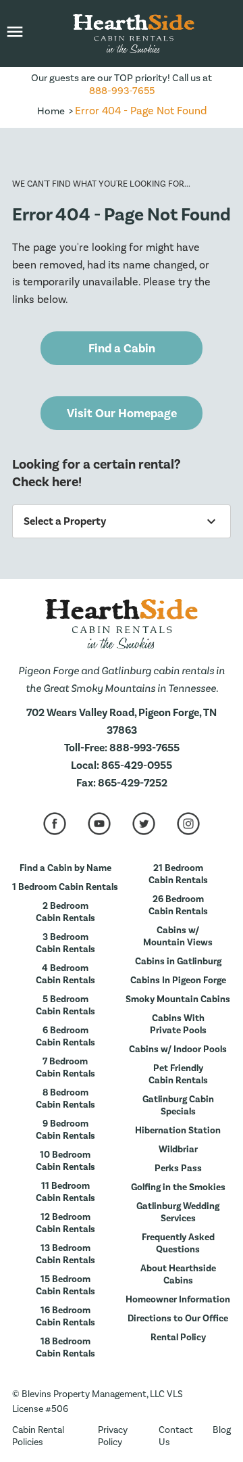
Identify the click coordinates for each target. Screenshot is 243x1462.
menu (15, 32)
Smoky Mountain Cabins (178, 999)
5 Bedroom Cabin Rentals (65, 1005)
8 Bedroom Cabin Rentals (65, 1099)
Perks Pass (178, 1168)
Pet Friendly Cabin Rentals (178, 1074)
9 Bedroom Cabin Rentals (65, 1130)
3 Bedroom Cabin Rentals (65, 943)
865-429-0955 (136, 765)
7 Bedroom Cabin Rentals (65, 1068)
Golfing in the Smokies (178, 1187)
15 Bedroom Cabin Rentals (65, 1285)
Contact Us (176, 1436)
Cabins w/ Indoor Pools (178, 1049)
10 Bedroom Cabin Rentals (65, 1161)
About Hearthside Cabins (178, 1275)
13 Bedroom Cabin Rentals (65, 1254)
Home (51, 111)
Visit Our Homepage (122, 413)
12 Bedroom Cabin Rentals (65, 1223)
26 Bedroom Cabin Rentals (178, 905)
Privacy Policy (113, 1436)
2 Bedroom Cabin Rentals (65, 912)
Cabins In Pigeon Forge (178, 980)
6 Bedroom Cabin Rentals (65, 1036)
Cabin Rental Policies (38, 1436)
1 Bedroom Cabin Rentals (65, 887)
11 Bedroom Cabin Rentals (65, 1192)
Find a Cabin (121, 348)
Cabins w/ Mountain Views (178, 936)
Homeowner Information (178, 1300)
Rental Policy (178, 1337)
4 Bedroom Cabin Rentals (65, 974)
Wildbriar (178, 1149)
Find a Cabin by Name (65, 868)
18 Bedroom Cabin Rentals (65, 1348)
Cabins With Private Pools (178, 1024)
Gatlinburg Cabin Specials (178, 1105)
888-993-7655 (122, 91)
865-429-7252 (132, 783)
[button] (15, 33)
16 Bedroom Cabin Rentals (65, 1316)
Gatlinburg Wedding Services (177, 1212)
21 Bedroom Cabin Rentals (178, 874)
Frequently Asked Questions (178, 1243)
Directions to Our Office (178, 1319)
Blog (222, 1430)
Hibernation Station (178, 1131)
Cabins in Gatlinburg (178, 962)
